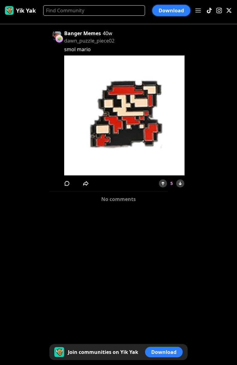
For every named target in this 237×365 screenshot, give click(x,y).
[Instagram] (219, 11)
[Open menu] (198, 10)
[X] (229, 11)
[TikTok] (209, 11)
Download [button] (171, 10)
